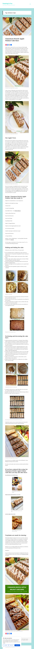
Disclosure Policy (25, 554)
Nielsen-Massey (17, 210)
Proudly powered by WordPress (10, 647)
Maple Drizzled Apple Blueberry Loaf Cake (12, 494)
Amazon (12, 239)
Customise (5, 645)
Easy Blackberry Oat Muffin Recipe (11, 475)
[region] (11, 642)
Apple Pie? (18, 190)
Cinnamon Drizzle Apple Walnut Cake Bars (14, 40)
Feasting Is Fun (7, 3)
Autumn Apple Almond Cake (10, 514)
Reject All (11, 645)
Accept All (17, 645)
